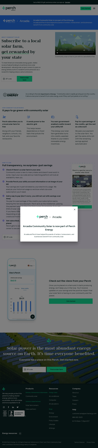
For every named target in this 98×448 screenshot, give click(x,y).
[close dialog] (74, 209)
